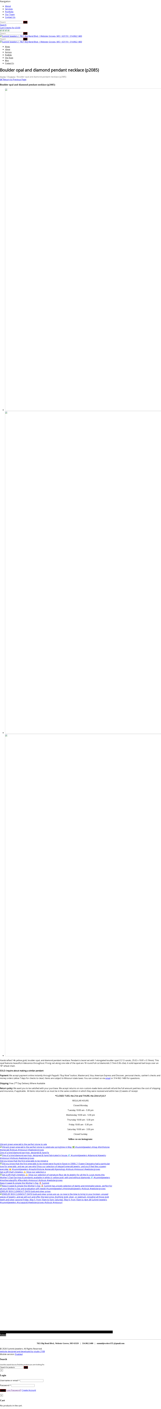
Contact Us (10, 17)
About (8, 6)
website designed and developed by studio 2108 (22, 1351)
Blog (7, 60)
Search (3, 25)
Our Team (10, 14)
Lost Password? (13, 1390)
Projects (11, 76)
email (107, 1078)
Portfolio (9, 11)
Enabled (19, 1354)
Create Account (29, 1390)
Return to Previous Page (13, 79)
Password (5, 1385)
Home (7, 46)
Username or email (10, 1380)
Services (9, 9)
